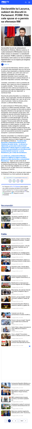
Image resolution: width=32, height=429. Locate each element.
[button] (10, 181)
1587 (22, 420)
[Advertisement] (16, 364)
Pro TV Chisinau (15, 186)
